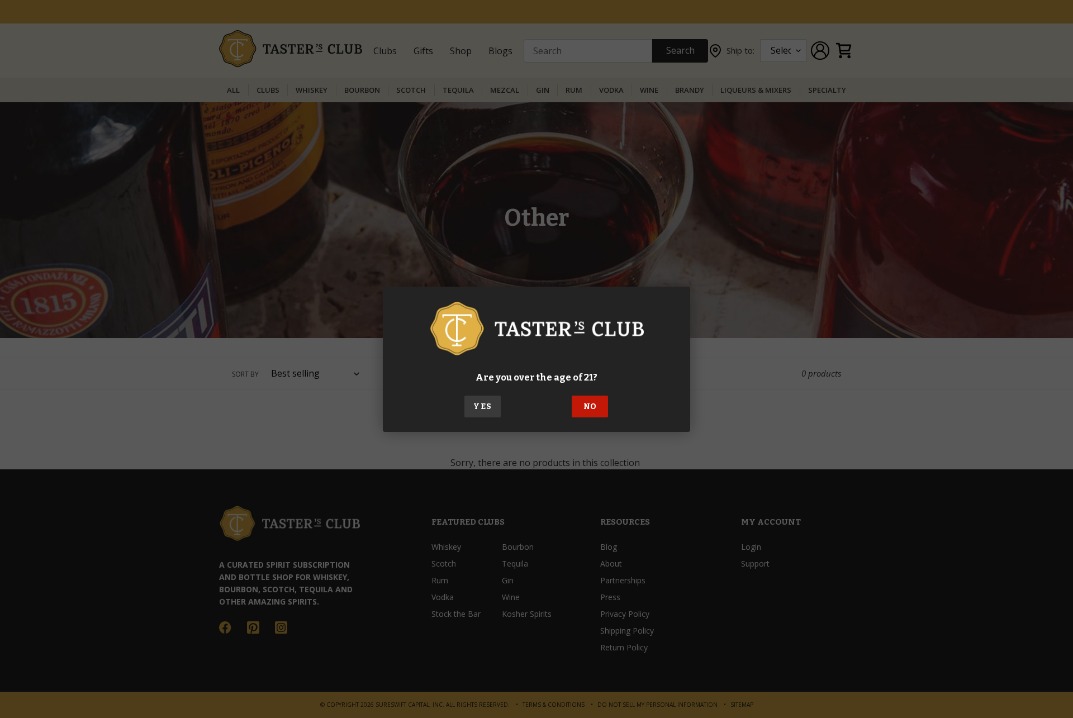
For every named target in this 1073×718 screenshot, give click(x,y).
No (590, 406)
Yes (482, 406)
